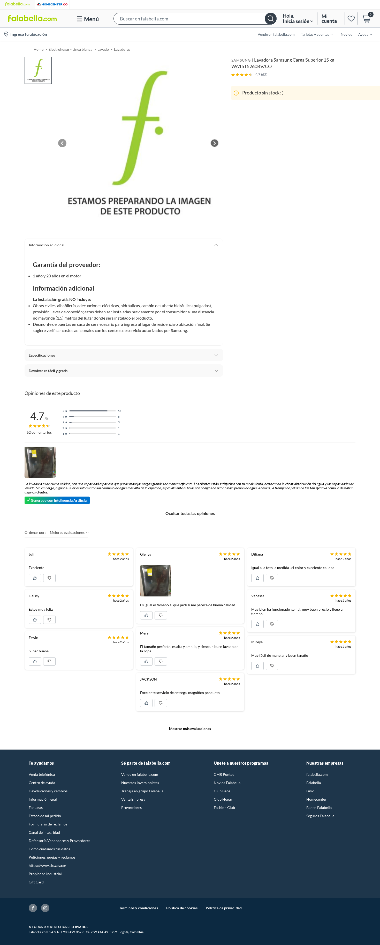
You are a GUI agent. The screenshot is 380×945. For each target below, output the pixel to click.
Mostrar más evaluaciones (190, 728)
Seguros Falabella (320, 816)
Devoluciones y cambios (48, 791)
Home (38, 49)
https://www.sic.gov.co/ (47, 865)
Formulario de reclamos (48, 824)
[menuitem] (313, 34)
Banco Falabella (319, 807)
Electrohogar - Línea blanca (70, 49)
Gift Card (36, 882)
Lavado (103, 49)
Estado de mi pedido (45, 816)
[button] (195, 18)
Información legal (43, 799)
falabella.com (317, 774)
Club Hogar (223, 799)
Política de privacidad (224, 908)
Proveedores (131, 807)
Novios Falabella (227, 782)
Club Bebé (222, 791)
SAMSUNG (241, 60)
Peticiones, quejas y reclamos (52, 857)
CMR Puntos (224, 774)
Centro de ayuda (42, 782)
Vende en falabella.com (139, 774)
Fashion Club (224, 807)
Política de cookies (181, 908)
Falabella (313, 782)
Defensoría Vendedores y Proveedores (59, 840)
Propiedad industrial (45, 874)
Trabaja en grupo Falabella (142, 791)
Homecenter (316, 799)
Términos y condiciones (138, 908)
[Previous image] (62, 143)
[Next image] (214, 143)
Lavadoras (122, 49)
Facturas (36, 807)
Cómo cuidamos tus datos (49, 849)
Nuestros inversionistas (140, 782)
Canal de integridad (44, 832)
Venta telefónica (42, 774)
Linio (310, 791)
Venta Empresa (133, 799)
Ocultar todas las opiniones (190, 513)
